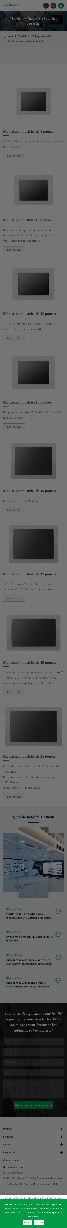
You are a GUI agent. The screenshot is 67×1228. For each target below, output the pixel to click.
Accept (39, 1222)
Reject (27, 1222)
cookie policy (52, 1212)
